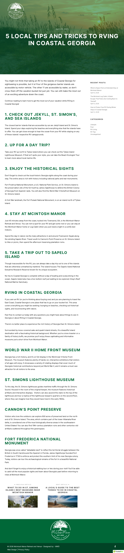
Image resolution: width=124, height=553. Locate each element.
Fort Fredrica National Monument (19, 185)
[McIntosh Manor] (16, 11)
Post (91, 127)
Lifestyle (93, 125)
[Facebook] (115, 546)
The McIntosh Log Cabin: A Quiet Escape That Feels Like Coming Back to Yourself (103, 98)
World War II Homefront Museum (63, 191)
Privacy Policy (23, 550)
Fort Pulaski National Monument (40, 200)
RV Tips (93, 132)
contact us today (22, 315)
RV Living (93, 129)
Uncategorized (95, 134)
